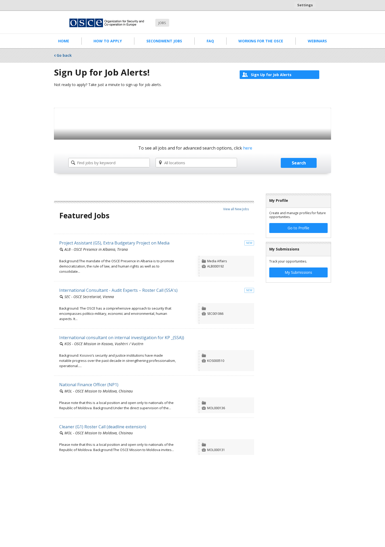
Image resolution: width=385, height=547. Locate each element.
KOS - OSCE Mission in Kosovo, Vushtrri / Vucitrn (103, 343)
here (247, 148)
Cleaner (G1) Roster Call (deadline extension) (102, 427)
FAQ (210, 40)
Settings (305, 5)
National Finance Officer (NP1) (88, 385)
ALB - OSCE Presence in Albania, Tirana (96, 249)
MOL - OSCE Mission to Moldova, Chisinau (98, 391)
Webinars (317, 40)
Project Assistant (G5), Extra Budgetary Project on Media (114, 243)
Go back (64, 55)
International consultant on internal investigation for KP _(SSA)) (121, 337)
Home (63, 40)
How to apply (108, 40)
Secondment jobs (164, 40)
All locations (174, 162)
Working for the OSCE (260, 40)
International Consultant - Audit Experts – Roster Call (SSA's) (118, 290)
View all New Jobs (236, 209)
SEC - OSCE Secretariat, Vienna (89, 296)
